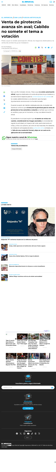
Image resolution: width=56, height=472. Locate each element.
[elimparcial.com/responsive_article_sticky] (55, 462)
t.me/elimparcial (28, 423)
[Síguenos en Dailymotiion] (39, 433)
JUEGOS (4, 5)
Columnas (37, 5)
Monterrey (30, 5)
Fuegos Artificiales (32, 17)
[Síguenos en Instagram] (24, 433)
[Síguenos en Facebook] (17, 433)
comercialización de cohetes (41, 96)
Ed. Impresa (44, 5)
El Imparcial (7, 17)
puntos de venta (38, 128)
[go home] (28, 443)
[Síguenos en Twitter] (21, 433)
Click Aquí (28, 408)
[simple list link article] (28, 222)
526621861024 (27, 403)
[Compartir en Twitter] (42, 47)
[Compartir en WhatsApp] (36, 47)
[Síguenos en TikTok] (32, 433)
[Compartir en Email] (48, 47)
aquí (36, 139)
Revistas (51, 5)
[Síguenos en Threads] (36, 433)
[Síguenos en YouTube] (28, 433)
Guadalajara (23, 5)
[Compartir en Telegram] (45, 47)
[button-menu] (2, 2)
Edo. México (15, 5)
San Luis (18, 17)
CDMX (8, 5)
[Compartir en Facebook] (39, 47)
